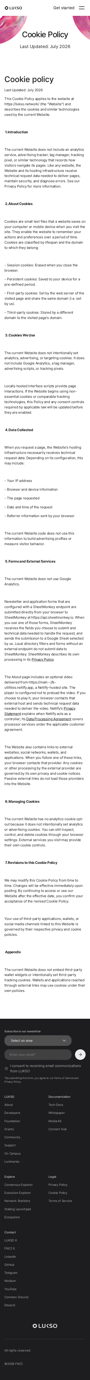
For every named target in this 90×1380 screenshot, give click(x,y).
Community (12, 1137)
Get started (63, 7)
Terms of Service (60, 1201)
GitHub (9, 1264)
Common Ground (16, 1297)
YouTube (10, 1289)
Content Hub (57, 1129)
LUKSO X (10, 1240)
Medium (10, 1281)
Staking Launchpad (17, 1209)
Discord (9, 1305)
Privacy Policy (43, 659)
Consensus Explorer (18, 1185)
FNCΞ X (9, 1248)
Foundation (12, 1121)
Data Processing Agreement (48, 719)
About (8, 1105)
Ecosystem (12, 1217)
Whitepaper (56, 1113)
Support (10, 1145)
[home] (13, 8)
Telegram (10, 1273)
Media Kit (54, 1121)
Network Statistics (17, 1201)
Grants (9, 1129)
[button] (80, 7)
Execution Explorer (17, 1193)
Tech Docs (55, 1105)
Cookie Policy (57, 1193)
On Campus (12, 1153)
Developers (12, 1113)
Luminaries (11, 1161)
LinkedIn (10, 1256)
